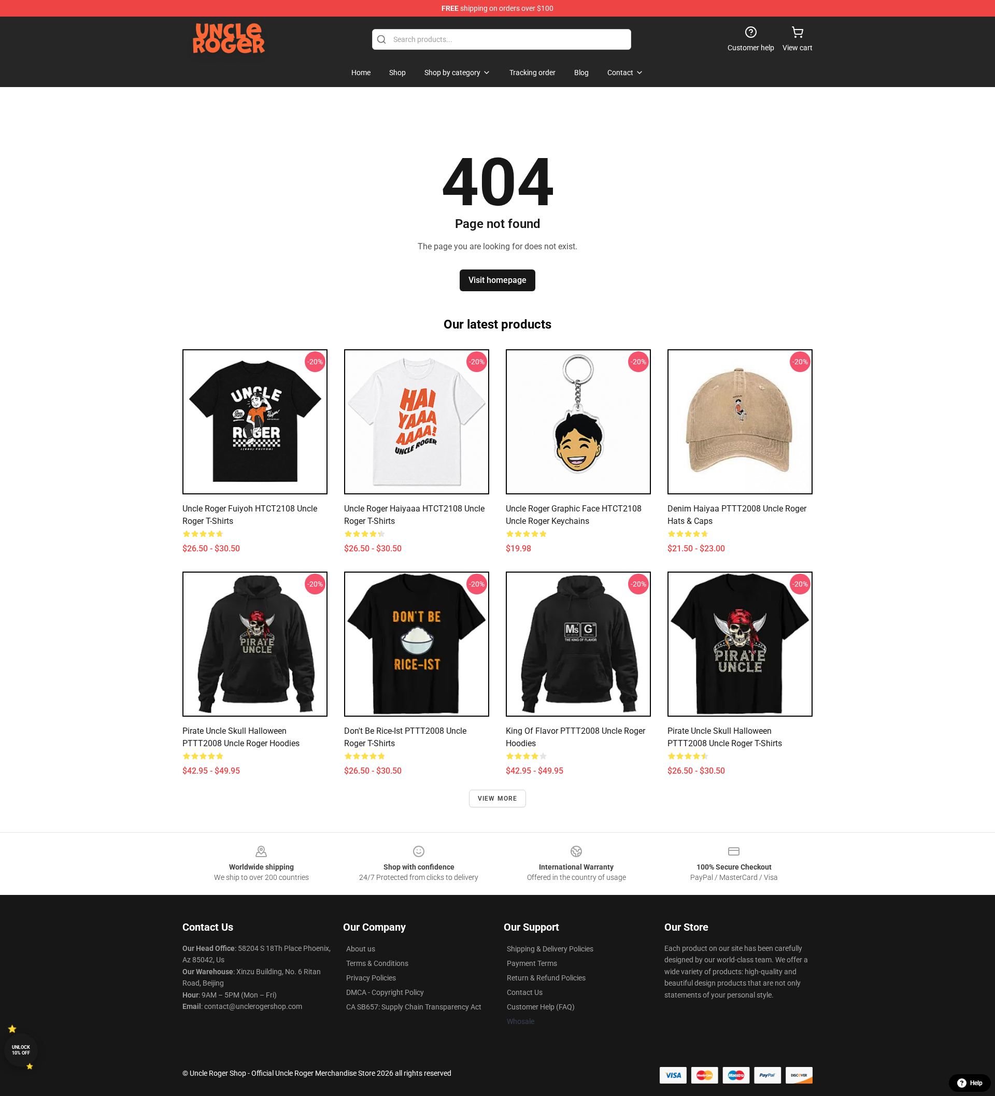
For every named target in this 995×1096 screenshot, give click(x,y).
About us (360, 949)
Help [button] (976, 1083)
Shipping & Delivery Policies (550, 949)
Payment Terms (532, 963)
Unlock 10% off (21, 1050)
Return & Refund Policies (546, 978)
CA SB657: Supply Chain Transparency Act (413, 1007)
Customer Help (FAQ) (541, 1007)
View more (498, 798)
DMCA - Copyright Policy (385, 992)
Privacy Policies (371, 978)
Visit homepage (497, 280)
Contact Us (525, 992)
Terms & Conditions (377, 963)
